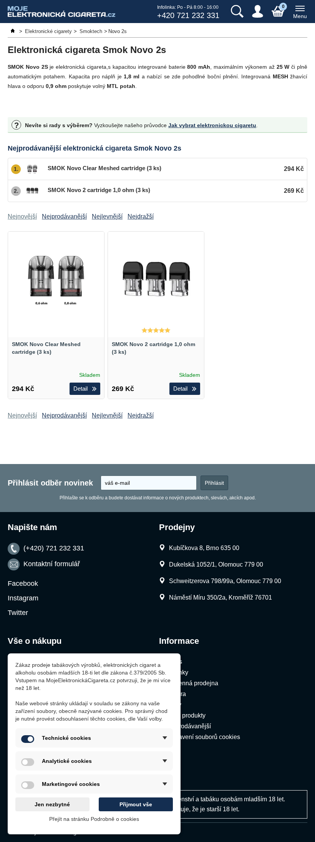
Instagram (23, 598)
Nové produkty (186, 715)
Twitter (18, 613)
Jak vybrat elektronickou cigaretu (212, 125)
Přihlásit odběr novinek (50, 483)
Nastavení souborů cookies (203, 737)
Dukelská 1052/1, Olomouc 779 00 (216, 564)
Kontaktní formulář (51, 564)
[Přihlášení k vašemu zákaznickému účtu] (257, 11)
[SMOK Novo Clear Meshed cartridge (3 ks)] (56, 279)
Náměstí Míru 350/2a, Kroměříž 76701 (220, 597)
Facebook (23, 583)
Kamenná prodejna (192, 683)
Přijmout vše (135, 804)
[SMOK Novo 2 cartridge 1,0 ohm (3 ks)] (156, 279)
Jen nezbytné (52, 804)
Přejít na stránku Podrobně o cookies (94, 819)
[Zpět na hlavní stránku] (13, 31)
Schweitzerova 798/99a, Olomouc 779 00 (225, 581)
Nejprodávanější (188, 726)
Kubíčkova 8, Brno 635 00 (204, 548)
